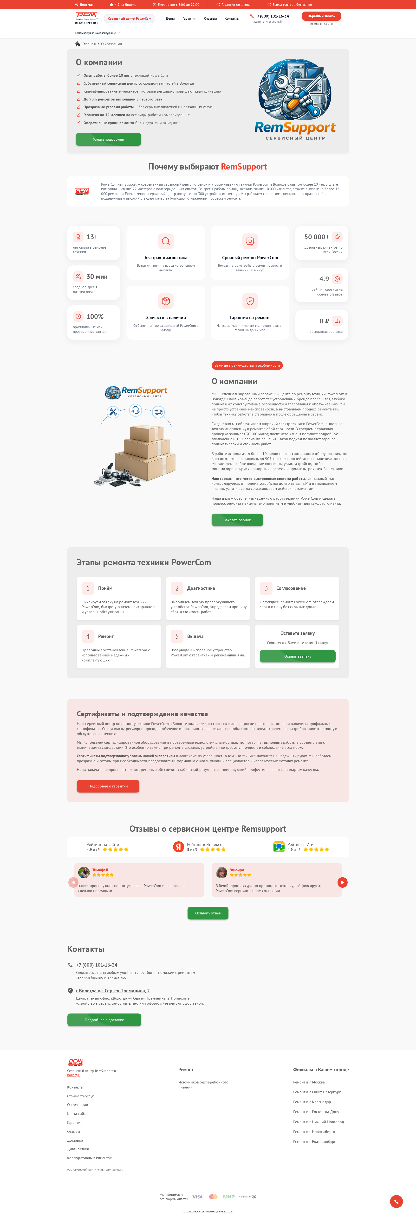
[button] (343, 882)
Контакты (232, 18)
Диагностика (78, 1148)
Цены (170, 18)
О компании (77, 1104)
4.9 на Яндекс (125, 4)
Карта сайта (77, 1113)
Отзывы (210, 18)
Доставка (75, 1140)
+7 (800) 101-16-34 (96, 965)
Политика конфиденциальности (208, 1211)
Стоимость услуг (80, 1096)
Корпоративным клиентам (89, 1157)
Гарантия (189, 18)
